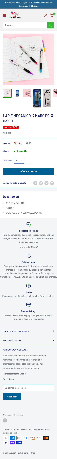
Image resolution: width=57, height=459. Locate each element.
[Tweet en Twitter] (46, 183)
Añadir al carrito (28, 171)
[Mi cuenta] (45, 15)
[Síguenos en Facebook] (5, 420)
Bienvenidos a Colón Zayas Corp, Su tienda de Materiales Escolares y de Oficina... (28, 4)
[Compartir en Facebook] (35, 183)
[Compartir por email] (52, 183)
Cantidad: (7, 160)
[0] (51, 15)
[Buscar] (50, 25)
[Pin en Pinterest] (41, 183)
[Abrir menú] (4, 15)
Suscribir (12, 396)
